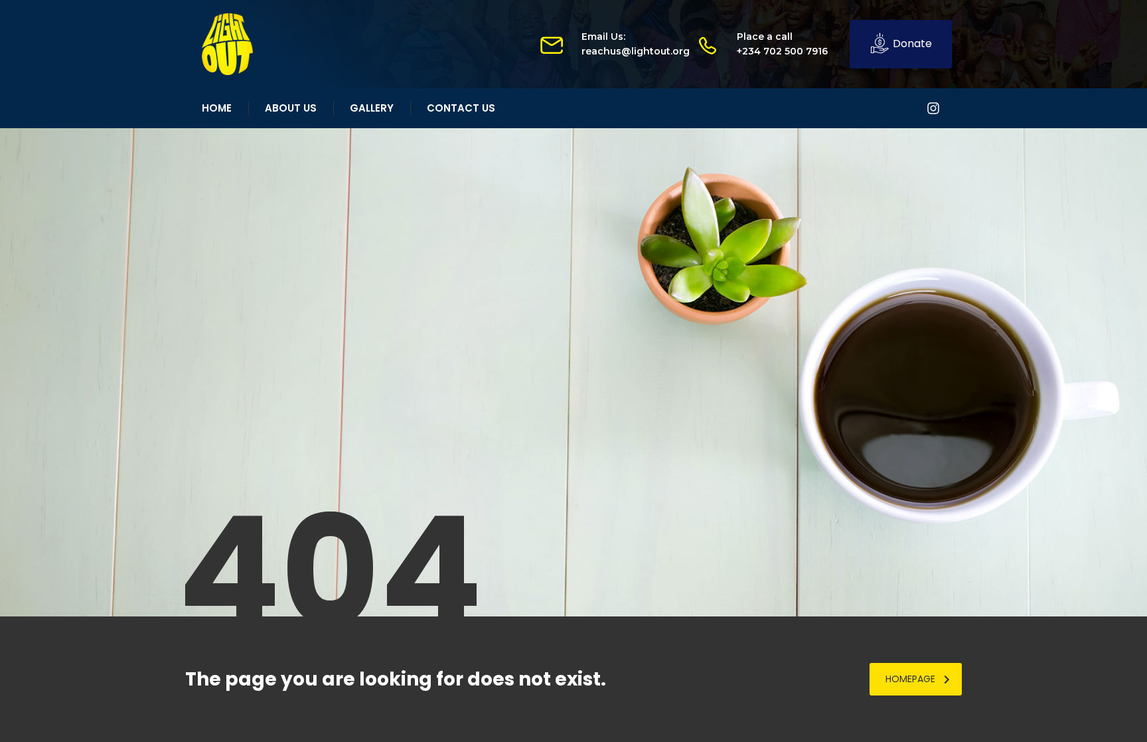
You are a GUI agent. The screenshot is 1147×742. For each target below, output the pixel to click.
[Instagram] (933, 108)
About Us (291, 108)
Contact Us (461, 108)
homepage (910, 679)
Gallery (372, 108)
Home (217, 108)
